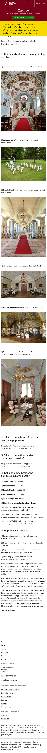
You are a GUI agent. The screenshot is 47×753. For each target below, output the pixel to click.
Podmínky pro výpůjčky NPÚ (11, 747)
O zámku (4, 715)
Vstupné (4, 703)
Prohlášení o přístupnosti (22, 742)
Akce (3, 645)
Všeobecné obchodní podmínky (30, 745)
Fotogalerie (5, 718)
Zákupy (23, 10)
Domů (3, 642)
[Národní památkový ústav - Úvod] (10, 3)
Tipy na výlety (6, 707)
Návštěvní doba (6, 696)
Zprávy (3, 649)
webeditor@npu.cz (29, 747)
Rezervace (4, 700)
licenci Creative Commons (10, 728)
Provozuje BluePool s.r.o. (9, 749)
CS (30, 4)
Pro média (4, 656)
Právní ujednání (6, 742)
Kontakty (4, 659)
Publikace (4, 652)
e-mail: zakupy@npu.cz (9, 680)
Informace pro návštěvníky (10, 689)
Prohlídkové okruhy (8, 693)
